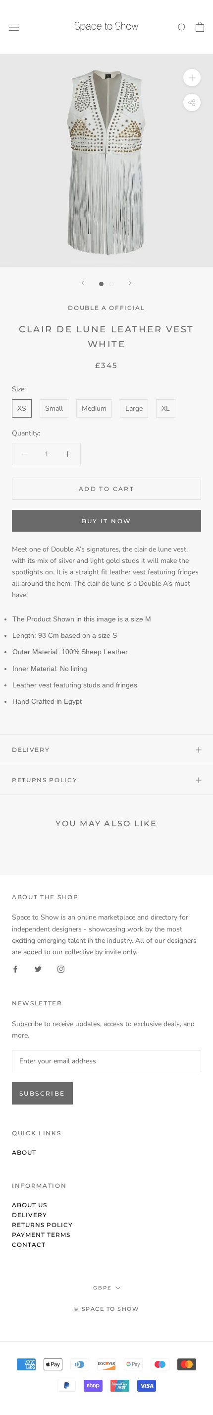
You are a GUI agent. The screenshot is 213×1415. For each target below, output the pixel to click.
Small (54, 408)
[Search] (182, 27)
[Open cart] (200, 27)
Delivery (31, 749)
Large (134, 408)
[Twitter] (38, 969)
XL (165, 408)
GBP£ (102, 1288)
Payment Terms (41, 1234)
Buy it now (107, 521)
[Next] (130, 283)
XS (21, 408)
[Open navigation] (14, 27)
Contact (29, 1244)
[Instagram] (60, 969)
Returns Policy (45, 780)
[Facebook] (15, 969)
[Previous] (82, 283)
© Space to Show (106, 1308)
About (24, 1152)
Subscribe (42, 1093)
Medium (94, 408)
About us (29, 1205)
